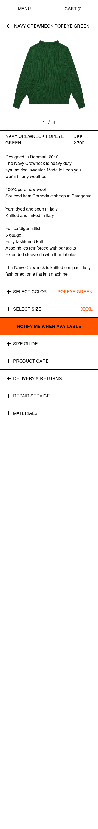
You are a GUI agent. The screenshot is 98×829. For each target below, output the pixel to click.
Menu (24, 8)
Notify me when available (49, 326)
